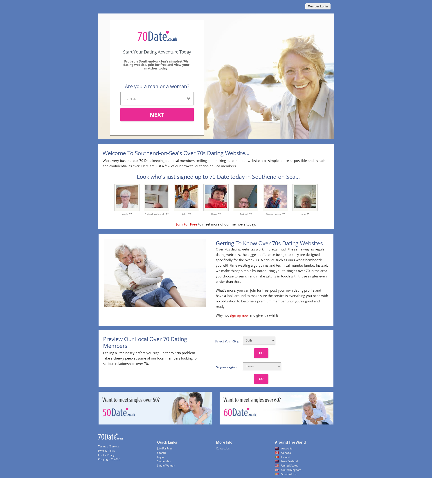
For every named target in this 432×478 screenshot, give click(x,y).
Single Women (166, 465)
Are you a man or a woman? (157, 86)
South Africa (289, 474)
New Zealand (289, 461)
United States (289, 465)
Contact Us (223, 448)
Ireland (285, 457)
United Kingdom (291, 470)
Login (160, 457)
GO (261, 353)
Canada (286, 453)
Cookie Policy (106, 455)
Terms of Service (108, 446)
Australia (286, 448)
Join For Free (165, 448)
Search (161, 453)
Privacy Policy (106, 451)
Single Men (164, 461)
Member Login (318, 6)
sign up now (239, 315)
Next (157, 114)
